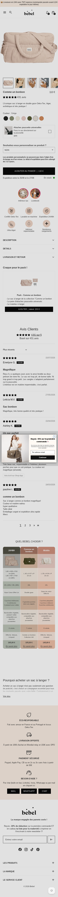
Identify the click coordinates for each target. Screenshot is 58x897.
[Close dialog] (54, 436)
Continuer (42, 457)
